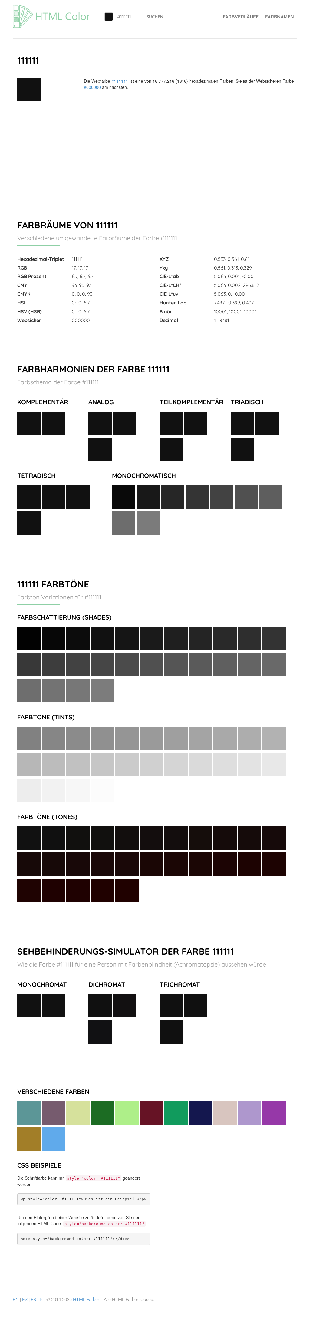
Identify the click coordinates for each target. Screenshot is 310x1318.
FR (33, 1299)
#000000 (92, 87)
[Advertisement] (155, 158)
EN (16, 1299)
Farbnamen (279, 17)
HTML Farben (86, 1299)
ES (25, 1299)
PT (42, 1299)
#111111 (119, 81)
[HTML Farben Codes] (51, 7)
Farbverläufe (241, 17)
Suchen (155, 16)
